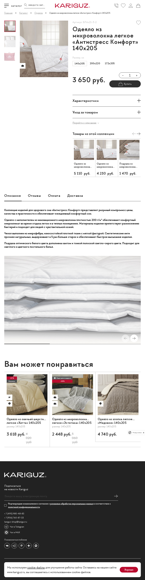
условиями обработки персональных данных (71, 503)
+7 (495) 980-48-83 (116, 6)
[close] (143, 432)
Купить (40, 435)
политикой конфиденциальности (24, 507)
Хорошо (128, 569)
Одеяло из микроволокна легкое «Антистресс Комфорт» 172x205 (105, 165)
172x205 (110, 63)
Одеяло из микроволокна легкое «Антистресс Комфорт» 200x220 (82, 165)
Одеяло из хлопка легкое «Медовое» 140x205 (115, 421)
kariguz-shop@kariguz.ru (15, 521)
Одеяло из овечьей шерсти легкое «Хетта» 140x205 (25, 421)
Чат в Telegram (17, 526)
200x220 (95, 63)
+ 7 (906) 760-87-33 (14, 517)
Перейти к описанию (84, 122)
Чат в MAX (15, 532)
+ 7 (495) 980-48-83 (14, 513)
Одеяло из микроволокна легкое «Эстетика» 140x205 (71, 421)
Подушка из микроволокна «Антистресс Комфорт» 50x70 (129, 165)
